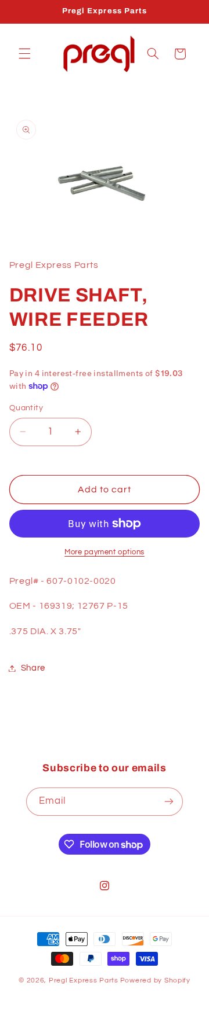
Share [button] (33, 668)
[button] (24, 54)
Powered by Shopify (155, 980)
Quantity (26, 408)
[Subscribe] (169, 801)
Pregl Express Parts (83, 980)
